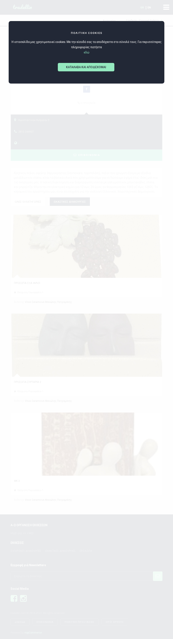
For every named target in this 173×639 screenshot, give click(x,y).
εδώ (86, 52)
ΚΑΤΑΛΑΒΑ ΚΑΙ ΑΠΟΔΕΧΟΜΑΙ (86, 67)
